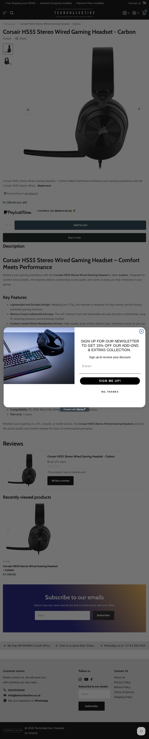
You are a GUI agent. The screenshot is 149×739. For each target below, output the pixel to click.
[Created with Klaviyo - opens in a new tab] (74, 409)
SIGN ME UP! (110, 380)
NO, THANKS (110, 392)
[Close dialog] (141, 331)
